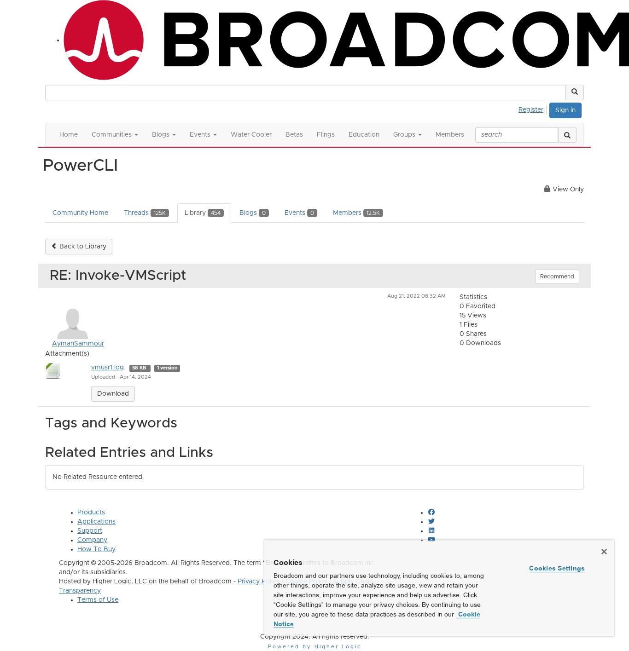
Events (299, 213)
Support (89, 531)
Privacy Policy (259, 581)
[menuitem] (533, 109)
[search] (567, 135)
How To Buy (96, 549)
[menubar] (533, 109)
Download (113, 394)
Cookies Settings (557, 568)
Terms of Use (97, 600)
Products (91, 512)
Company (92, 540)
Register (530, 110)
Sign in (565, 110)
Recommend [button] (557, 276)
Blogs (252, 213)
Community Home (80, 213)
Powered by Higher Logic (314, 646)
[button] (574, 92)
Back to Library (82, 246)
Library (203, 213)
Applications (96, 521)
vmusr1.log (107, 367)
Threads (145, 213)
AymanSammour (78, 343)
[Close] (604, 551)
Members (356, 213)
